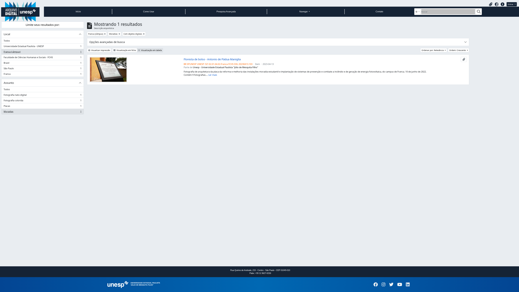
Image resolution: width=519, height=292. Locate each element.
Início (78, 11)
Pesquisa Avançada (226, 11)
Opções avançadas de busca (107, 42)
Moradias (42, 112)
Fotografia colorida (42, 101)
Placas (42, 106)
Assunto (9, 83)
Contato (379, 11)
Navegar (303, 11)
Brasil (42, 63)
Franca (42, 74)
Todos (7, 40)
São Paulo (42, 69)
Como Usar (148, 11)
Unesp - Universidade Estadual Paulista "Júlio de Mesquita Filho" (225, 67)
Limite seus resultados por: (42, 25)
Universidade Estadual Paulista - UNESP (42, 47)
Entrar (511, 4)
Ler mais (212, 74)
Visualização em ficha (126, 50)
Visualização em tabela (151, 50)
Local (7, 34)
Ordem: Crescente (457, 50)
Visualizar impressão (100, 50)
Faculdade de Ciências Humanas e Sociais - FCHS (42, 58)
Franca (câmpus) (42, 52)
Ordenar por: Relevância (433, 50)
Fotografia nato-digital (42, 95)
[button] (491, 4)
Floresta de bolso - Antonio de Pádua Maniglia (212, 59)
